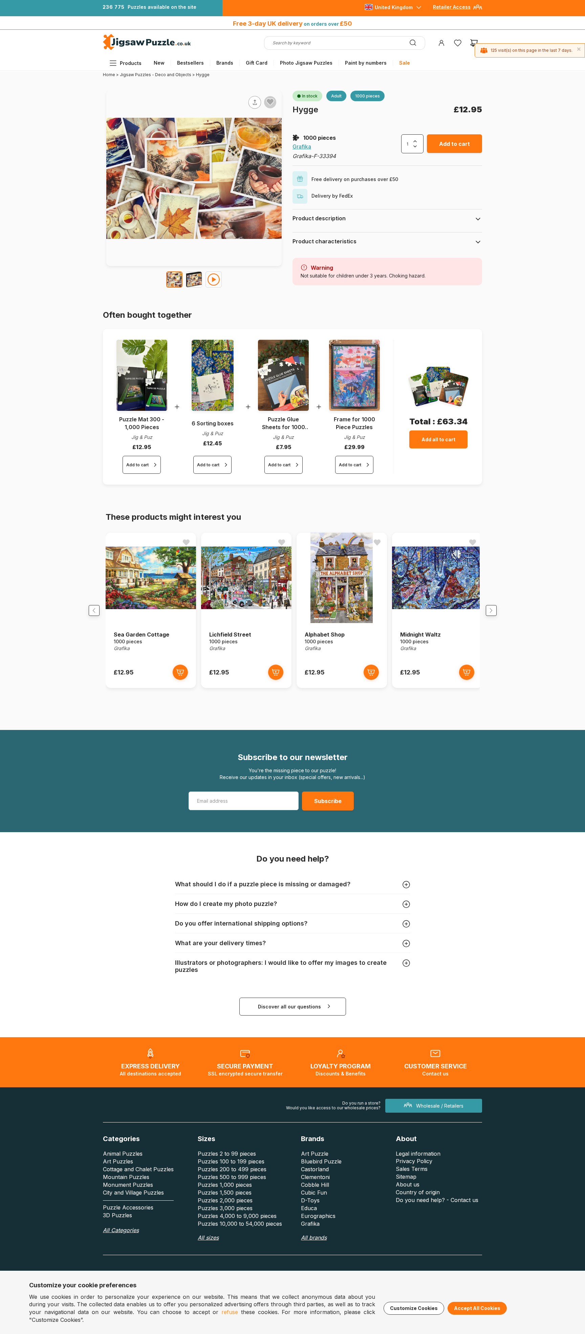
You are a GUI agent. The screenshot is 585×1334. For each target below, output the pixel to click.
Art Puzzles (118, 1161)
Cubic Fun (314, 1192)
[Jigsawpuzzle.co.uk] (147, 49)
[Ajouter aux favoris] (270, 101)
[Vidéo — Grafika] (213, 279)
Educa (309, 1208)
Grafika (301, 146)
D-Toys (310, 1200)
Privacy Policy (414, 1161)
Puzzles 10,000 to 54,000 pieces (240, 1223)
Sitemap (406, 1176)
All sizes (208, 1237)
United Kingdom (394, 7)
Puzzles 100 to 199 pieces (231, 1161)
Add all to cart (438, 439)
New (159, 63)
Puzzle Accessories (128, 1207)
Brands (224, 63)
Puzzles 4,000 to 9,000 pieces (237, 1216)
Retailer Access (452, 7)
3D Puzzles (117, 1215)
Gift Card (256, 63)
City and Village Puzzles (133, 1192)
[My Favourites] (458, 43)
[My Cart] (474, 43)
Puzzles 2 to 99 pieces (227, 1153)
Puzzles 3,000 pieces (225, 1208)
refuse (229, 1312)
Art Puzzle (314, 1153)
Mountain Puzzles (126, 1177)
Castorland (315, 1169)
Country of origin (418, 1192)
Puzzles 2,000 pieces (225, 1200)
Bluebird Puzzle (321, 1161)
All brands (314, 1237)
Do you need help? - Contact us (437, 1200)
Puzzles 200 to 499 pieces (232, 1169)
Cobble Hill (315, 1184)
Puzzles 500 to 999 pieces (232, 1177)
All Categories (121, 1230)
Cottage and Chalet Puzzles (138, 1169)
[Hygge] (174, 279)
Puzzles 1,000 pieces (225, 1184)
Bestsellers (190, 63)
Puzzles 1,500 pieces (225, 1192)
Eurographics (318, 1216)
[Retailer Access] (477, 10)
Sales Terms (412, 1168)
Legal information (418, 1153)
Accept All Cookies (477, 1308)
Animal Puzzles (123, 1153)
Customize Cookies (414, 1308)
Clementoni (315, 1177)
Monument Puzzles (128, 1184)
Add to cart (454, 143)
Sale (404, 63)
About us (407, 1184)
